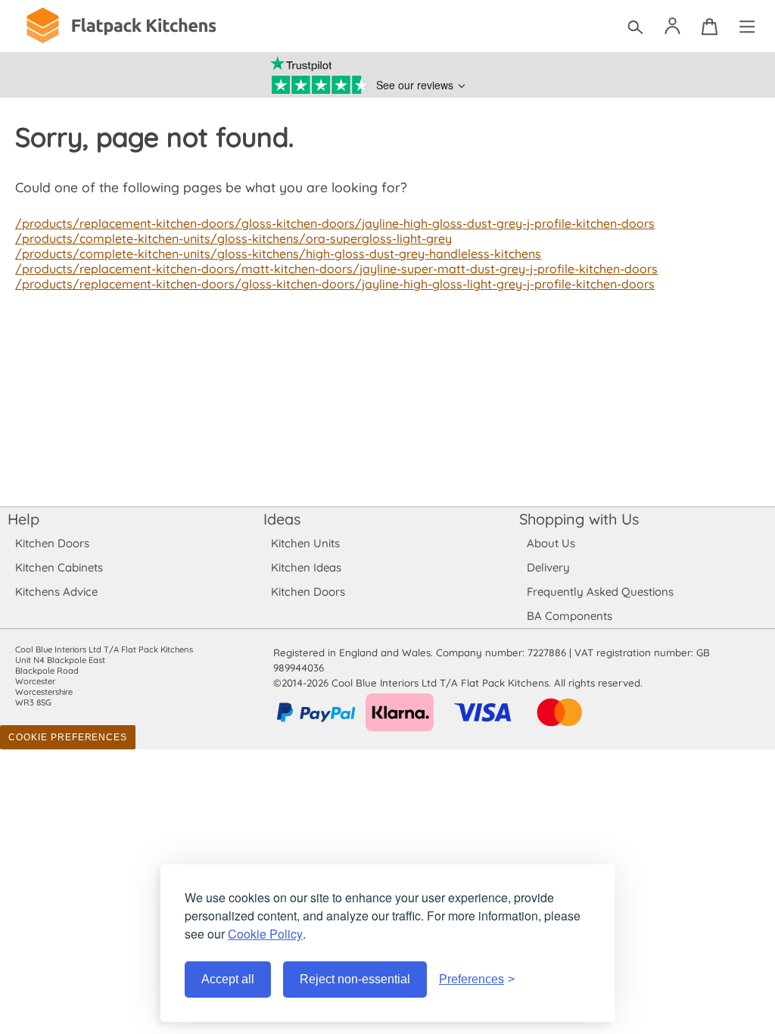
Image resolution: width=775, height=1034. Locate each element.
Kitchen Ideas (306, 567)
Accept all (227, 979)
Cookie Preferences (67, 737)
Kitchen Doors (52, 543)
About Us (551, 543)
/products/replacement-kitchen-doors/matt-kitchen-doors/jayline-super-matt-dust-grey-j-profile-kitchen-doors (336, 268)
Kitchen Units (305, 543)
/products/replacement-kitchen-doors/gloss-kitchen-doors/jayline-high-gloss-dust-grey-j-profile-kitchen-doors (335, 223)
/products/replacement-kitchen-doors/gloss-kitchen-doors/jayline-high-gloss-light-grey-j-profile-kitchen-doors (335, 283)
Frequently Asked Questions (600, 591)
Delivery (548, 567)
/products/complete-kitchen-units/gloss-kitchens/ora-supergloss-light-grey (233, 238)
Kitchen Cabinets (59, 567)
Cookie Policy (265, 933)
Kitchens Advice (56, 591)
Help (23, 518)
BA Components (569, 616)
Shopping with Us (579, 518)
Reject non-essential (355, 979)
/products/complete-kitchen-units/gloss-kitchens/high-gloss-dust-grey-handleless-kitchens (278, 253)
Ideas (281, 518)
